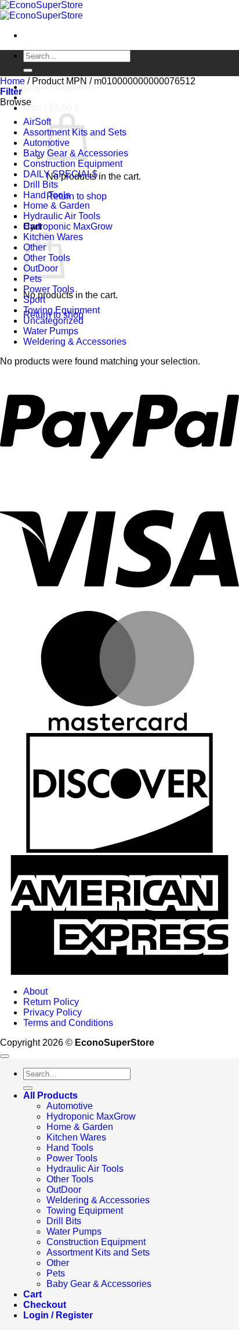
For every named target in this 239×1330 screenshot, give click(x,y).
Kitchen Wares (76, 1137)
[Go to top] (4, 1056)
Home (12, 81)
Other (57, 1263)
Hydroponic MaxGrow (68, 226)
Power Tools (48, 289)
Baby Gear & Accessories (98, 1284)
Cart (32, 1294)
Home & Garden (56, 205)
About (35, 991)
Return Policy (51, 1002)
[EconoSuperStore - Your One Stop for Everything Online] (41, 10)
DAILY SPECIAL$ (60, 174)
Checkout (44, 1305)
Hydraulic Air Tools (61, 216)
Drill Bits (40, 185)
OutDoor (63, 1190)
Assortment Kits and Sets (98, 1252)
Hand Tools (46, 195)
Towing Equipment (61, 310)
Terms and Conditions (68, 1023)
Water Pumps (50, 331)
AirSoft (37, 122)
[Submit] (27, 70)
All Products (50, 1095)
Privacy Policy (52, 1012)
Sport (34, 300)
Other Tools (69, 1179)
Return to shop (76, 196)
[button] (51, 108)
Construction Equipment (72, 164)
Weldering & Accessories (74, 341)
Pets (32, 279)
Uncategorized (53, 321)
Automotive (69, 1106)
